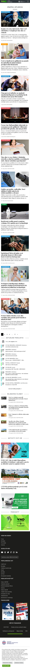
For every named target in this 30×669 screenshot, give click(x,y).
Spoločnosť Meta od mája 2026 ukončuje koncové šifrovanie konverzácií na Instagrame (12, 255)
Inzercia (3, 544)
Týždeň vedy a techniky (6, 591)
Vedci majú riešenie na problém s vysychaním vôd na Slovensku (18, 430)
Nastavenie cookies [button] (7, 662)
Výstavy (3, 587)
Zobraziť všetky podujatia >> (15, 388)
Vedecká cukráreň (5, 584)
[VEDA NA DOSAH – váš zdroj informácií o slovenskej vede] (6, 1)
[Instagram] (13, 552)
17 (15, 334)
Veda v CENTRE (4, 582)
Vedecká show (4, 595)
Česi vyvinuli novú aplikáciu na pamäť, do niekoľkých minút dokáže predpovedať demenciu (15, 62)
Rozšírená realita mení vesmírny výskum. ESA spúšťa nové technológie (14, 222)
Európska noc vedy (5, 593)
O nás (2, 539)
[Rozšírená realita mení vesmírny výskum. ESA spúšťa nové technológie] (15, 211)
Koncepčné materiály (6, 575)
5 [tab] (18, 621)
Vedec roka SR (4, 589)
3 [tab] (14, 621)
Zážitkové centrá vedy (6, 568)
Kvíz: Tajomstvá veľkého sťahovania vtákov (19, 414)
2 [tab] (11, 621)
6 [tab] (20, 621)
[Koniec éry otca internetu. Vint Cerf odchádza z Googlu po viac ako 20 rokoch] (15, 19)
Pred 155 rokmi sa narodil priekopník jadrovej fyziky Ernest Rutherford (18, 399)
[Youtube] (2, 552)
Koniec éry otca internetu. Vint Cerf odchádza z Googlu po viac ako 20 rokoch (14, 30)
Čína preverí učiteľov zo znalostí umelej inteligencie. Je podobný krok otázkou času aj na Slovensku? (14, 95)
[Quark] (22, 611)
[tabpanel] (8, 611)
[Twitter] (8, 552)
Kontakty (3, 541)
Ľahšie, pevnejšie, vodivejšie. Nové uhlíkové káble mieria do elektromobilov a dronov (13, 191)
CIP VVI (2, 574)
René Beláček (9, 40)
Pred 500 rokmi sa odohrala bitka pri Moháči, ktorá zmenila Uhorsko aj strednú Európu (18, 407)
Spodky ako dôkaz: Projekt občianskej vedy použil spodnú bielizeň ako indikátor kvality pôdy (18, 422)
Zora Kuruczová (11, 263)
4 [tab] (16, 621)
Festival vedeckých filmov (7, 586)
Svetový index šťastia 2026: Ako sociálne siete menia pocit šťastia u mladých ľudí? (13, 317)
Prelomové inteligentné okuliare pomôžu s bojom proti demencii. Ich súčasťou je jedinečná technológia (14, 285)
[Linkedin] (16, 552)
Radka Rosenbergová (11, 72)
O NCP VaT (3, 564)
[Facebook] (11, 552)
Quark (2, 570)
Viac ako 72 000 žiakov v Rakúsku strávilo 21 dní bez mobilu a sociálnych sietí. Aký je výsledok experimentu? (15, 159)
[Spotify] (5, 552)
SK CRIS (3, 572)
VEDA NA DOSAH (10, 168)
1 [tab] (9, 621)
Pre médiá (3, 543)
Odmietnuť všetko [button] (19, 662)
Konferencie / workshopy (7, 597)
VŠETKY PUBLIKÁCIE (15, 623)
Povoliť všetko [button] (6, 665)
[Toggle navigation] (28, 1)
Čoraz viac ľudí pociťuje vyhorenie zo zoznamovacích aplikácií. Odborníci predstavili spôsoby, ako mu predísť (14, 127)
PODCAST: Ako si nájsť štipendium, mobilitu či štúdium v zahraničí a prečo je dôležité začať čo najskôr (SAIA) (15, 462)
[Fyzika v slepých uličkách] (8, 611)
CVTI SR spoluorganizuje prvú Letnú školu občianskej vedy (14, 487)
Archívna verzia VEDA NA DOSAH (10, 557)
